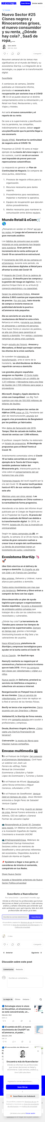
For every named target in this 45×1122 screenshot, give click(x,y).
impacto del (10, 275)
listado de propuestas (15, 443)
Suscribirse (25, 3)
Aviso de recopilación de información (26, 925)
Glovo (15, 332)
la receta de (21, 740)
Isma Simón (12, 46)
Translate (7, 10)
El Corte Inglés (31, 375)
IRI (33, 533)
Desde (5, 140)
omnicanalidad (9, 528)
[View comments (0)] (12, 53)
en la (28, 275)
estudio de (14, 344)
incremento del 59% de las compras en (23, 260)
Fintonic (23, 344)
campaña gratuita (20, 719)
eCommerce (8, 263)
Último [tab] (17, 999)
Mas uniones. (8, 578)
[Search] (40, 999)
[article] (22, 1013)
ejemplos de (23, 356)
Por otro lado (20, 300)
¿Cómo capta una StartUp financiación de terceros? (22, 731)
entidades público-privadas (18, 609)
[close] (38, 1051)
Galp (8, 572)
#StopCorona (14, 643)
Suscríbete (7, 78)
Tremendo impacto (11, 481)
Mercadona (22, 382)
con (25, 572)
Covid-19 (20, 275)
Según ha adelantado (12, 294)
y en (13, 572)
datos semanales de (22, 533)
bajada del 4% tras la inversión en (26, 524)
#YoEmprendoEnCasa (15, 840)
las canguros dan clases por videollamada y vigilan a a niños (22, 670)
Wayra (30, 740)
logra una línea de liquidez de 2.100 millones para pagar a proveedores (22, 385)
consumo (21, 241)
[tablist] (13, 969)
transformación (9, 360)
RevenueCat (33, 781)
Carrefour (32, 572)
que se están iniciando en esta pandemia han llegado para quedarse (21, 244)
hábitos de (11, 241)
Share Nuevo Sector (11, 874)
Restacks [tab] (19, 969)
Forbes (26, 294)
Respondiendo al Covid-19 (18, 824)
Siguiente (35, 953)
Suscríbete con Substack (24, 1096)
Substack (10, 1117)
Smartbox (23, 710)
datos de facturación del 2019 (21, 428)
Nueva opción (9, 680)
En (23, 569)
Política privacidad (17, 883)
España (28, 569)
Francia (19, 572)
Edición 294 (7, 1035)
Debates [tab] (26, 999)
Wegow (33, 710)
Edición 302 (7, 1015)
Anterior (9, 953)
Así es (5, 655)
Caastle (12, 655)
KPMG (12, 140)
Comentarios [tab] (8, 969)
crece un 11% (22, 412)
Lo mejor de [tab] (7, 999)
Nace (5, 643)
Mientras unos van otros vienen (17, 496)
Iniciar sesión (37, 3)
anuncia (30, 416)
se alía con (7, 332)
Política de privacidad (29, 1106)
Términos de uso (30, 1102)
